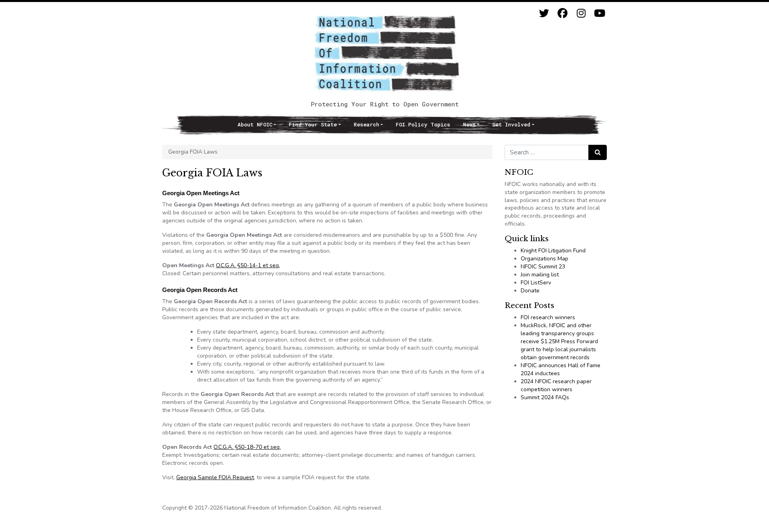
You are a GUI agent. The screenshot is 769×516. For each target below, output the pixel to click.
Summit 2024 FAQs (545, 397)
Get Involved (511, 124)
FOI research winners (548, 317)
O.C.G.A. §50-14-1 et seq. (248, 265)
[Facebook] (562, 13)
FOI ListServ (536, 282)
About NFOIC (255, 124)
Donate (530, 290)
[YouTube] (599, 13)
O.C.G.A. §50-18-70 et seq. (247, 447)
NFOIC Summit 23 (543, 266)
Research (366, 124)
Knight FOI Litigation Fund (553, 250)
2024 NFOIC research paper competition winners (556, 385)
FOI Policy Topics (423, 124)
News (469, 124)
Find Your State (313, 124)
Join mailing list (540, 274)
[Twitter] (544, 13)
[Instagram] (581, 13)
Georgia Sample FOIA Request (215, 477)
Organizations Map (544, 258)
